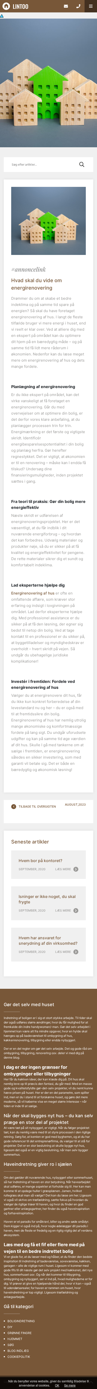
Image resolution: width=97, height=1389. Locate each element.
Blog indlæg (18, 1351)
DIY (9, 1327)
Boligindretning (21, 1321)
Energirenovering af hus (32, 593)
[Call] (78, 6)
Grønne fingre (19, 1333)
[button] (91, 6)
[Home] (29, 6)
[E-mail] (66, 6)
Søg (10, 1345)
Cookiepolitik (18, 1357)
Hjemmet (14, 1339)
